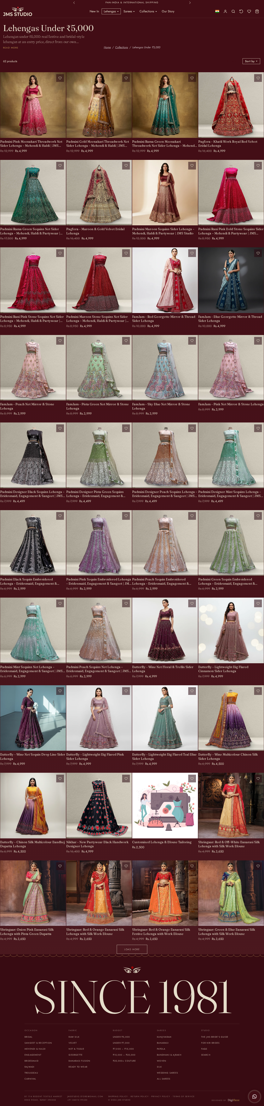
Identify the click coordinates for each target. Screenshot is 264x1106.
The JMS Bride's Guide (214, 1036)
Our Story (168, 11)
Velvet (73, 1042)
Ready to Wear (78, 1066)
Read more (10, 47)
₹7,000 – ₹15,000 (123, 1048)
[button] (217, 11)
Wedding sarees (167, 1072)
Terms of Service (184, 1096)
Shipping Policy (118, 1096)
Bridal (28, 1036)
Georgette (76, 1054)
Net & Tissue (76, 1048)
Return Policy (140, 1096)
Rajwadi (29, 1066)
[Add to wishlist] (60, 78)
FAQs (204, 1048)
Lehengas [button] (110, 11)
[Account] (225, 11)
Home (107, 47)
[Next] (62, 105)
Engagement (33, 1054)
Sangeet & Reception (38, 1042)
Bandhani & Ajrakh (169, 1054)
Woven (161, 1060)
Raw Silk (74, 1036)
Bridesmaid (31, 1060)
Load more (132, 949)
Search (205, 1054)
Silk (159, 1066)
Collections (121, 47)
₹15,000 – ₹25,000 (124, 1054)
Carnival (30, 1078)
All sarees (163, 1078)
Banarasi (163, 1042)
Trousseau (31, 1072)
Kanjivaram (164, 1036)
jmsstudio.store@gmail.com (85, 1096)
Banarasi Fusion (79, 1060)
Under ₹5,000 (121, 1036)
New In (94, 11)
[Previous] (4, 105)
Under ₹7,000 (121, 1042)
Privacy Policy (160, 1096)
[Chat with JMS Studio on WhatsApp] (254, 1096)
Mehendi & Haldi (35, 1048)
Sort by (250, 61)
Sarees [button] (128, 11)
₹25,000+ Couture (124, 1060)
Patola (161, 1048)
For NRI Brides (210, 1042)
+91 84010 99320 (77, 1099)
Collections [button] (147, 11)
